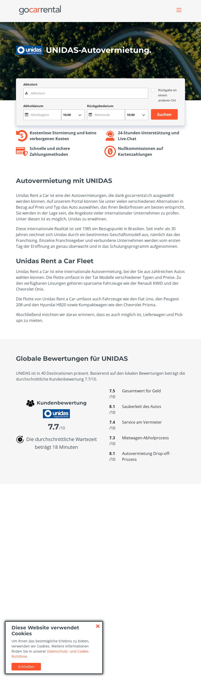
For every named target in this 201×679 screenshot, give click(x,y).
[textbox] (85, 93)
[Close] (97, 626)
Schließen (26, 666)
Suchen (164, 114)
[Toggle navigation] (179, 10)
